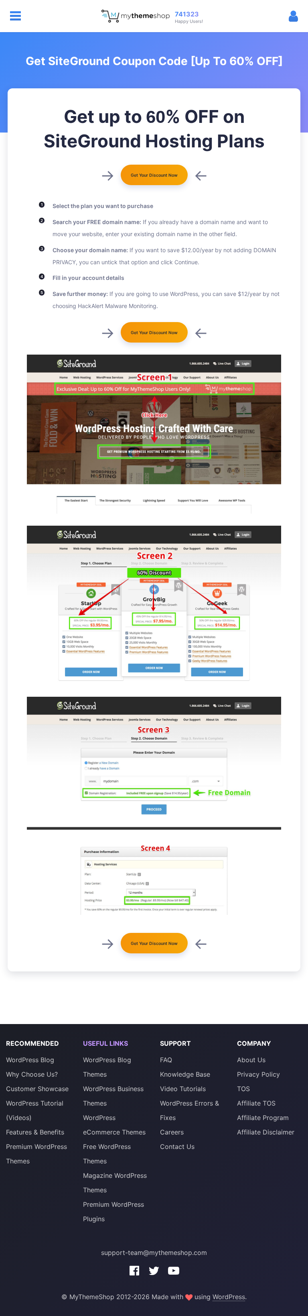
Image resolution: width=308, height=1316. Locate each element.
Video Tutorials (183, 1089)
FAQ (166, 1060)
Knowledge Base (185, 1074)
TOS (243, 1089)
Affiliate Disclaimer (265, 1132)
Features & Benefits (35, 1132)
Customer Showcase (37, 1089)
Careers (172, 1132)
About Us (251, 1060)
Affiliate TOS (256, 1103)
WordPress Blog (30, 1060)
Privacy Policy (258, 1074)
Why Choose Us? (32, 1074)
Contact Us (177, 1147)
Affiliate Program (263, 1118)
